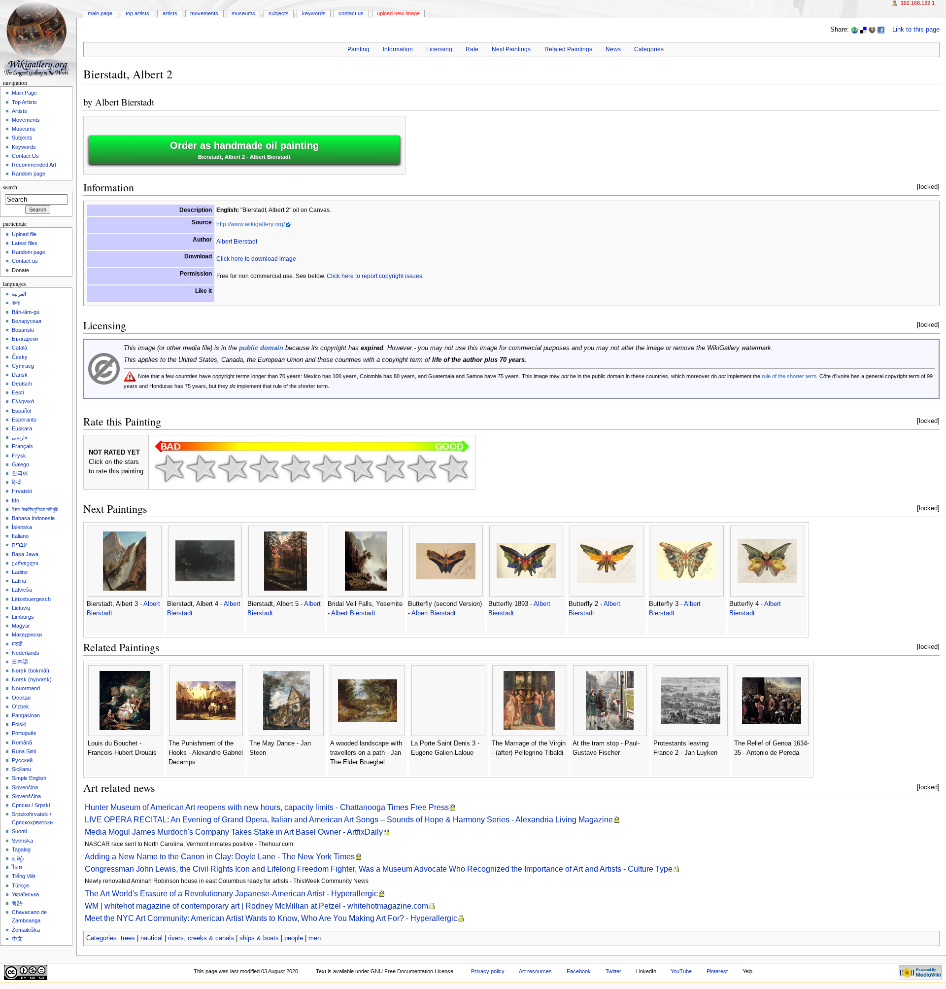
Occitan (21, 698)
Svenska (22, 841)
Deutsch (22, 384)
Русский (22, 760)
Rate (472, 49)
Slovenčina (25, 787)
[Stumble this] (854, 29)
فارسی (19, 437)
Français (22, 446)
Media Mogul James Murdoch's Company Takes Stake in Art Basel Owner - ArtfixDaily (234, 832)
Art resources (535, 971)
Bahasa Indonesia (33, 518)
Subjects (279, 13)
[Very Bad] (169, 468)
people (293, 938)
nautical (151, 938)
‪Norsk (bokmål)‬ (30, 670)
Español (21, 411)
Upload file (24, 234)
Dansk (20, 375)
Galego (20, 464)
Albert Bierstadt (124, 102)
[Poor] (232, 468)
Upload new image (398, 13)
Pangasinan (26, 715)
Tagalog (21, 849)
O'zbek (20, 706)
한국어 (20, 473)
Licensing (439, 49)
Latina (19, 581)
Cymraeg (23, 366)
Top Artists (137, 13)
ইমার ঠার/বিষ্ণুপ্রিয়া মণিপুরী (35, 509)
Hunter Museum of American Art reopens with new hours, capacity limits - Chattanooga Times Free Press (267, 807)
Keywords (314, 13)
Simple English (29, 778)
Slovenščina (26, 796)
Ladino (20, 572)
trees (128, 938)
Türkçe (20, 885)
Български (25, 339)
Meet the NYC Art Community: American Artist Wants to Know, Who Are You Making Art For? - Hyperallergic (271, 918)
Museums (243, 13)
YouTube (681, 971)
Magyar (21, 626)
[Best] (422, 468)
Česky (20, 357)
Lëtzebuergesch (31, 599)
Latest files (24, 243)
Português (24, 733)
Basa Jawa (25, 554)
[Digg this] (872, 29)
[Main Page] (38, 38)
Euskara (22, 428)
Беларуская (26, 321)
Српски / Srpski (31, 805)
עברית (19, 545)
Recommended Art (34, 165)
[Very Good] (358, 468)
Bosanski (23, 330)
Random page (28, 174)
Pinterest (717, 971)
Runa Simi (24, 751)
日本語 (20, 662)
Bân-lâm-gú (25, 312)
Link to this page (916, 29)
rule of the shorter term (789, 376)
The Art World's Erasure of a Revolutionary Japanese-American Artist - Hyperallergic (231, 893)
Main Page (100, 13)
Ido (15, 500)
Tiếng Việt (23, 876)
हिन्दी (16, 482)
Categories (649, 49)
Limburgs (23, 617)
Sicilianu (21, 769)
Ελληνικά (23, 401)
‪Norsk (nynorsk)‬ (32, 679)
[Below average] (264, 468)
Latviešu (22, 590)
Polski (19, 724)
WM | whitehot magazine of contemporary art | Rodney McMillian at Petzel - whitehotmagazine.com (256, 906)
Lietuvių (21, 608)
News (613, 49)
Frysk (19, 456)
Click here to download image (256, 258)
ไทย (17, 867)
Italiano (20, 536)
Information (398, 49)
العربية (19, 294)
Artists (170, 13)
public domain (261, 348)
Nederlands (25, 653)
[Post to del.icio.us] (863, 29)
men (314, 938)
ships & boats (259, 938)
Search (10, 187)
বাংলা (16, 303)
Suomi (19, 831)
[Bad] (201, 468)
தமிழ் (18, 858)
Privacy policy (488, 971)
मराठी (17, 644)
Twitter (613, 971)
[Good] (327, 468)
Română (22, 742)
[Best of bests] (453, 468)
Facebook (579, 971)
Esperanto (24, 420)
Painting (358, 49)
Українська (25, 894)
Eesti (18, 392)
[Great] (390, 468)
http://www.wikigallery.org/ (250, 224)
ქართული (25, 563)
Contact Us (351, 13)
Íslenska (22, 527)
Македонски (27, 634)
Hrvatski (22, 491)
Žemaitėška (26, 930)
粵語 (17, 903)
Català (19, 348)
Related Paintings (568, 49)
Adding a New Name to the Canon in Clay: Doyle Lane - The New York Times (220, 856)
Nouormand (26, 688)
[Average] (295, 468)
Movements (204, 13)
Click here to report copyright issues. (375, 276)
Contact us (25, 261)
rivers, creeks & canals (201, 938)
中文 (17, 939)
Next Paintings (511, 49)
